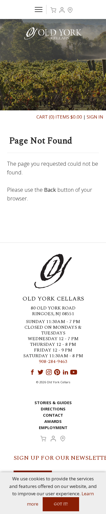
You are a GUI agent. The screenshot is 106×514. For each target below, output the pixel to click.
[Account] (62, 10)
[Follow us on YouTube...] (73, 372)
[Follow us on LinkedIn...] (65, 372)
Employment (53, 427)
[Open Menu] (38, 9)
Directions (53, 408)
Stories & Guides (53, 402)
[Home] (53, 33)
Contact (53, 415)
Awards (53, 421)
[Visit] (70, 10)
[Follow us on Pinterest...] (57, 372)
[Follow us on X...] (40, 372)
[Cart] (53, 10)
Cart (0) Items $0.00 (59, 117)
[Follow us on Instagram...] (48, 372)
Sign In (95, 117)
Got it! (61, 504)
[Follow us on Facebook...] (32, 372)
